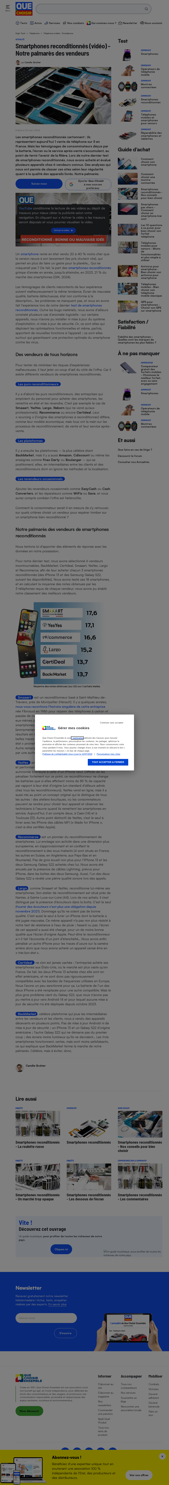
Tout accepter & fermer (108, 762)
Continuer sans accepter (111, 722)
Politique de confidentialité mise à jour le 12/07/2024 (67, 754)
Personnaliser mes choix (108, 754)
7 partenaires (77, 738)
